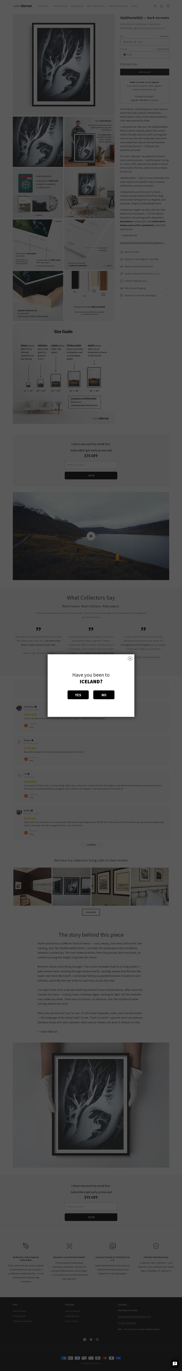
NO (104, 694)
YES (78, 694)
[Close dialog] (130, 658)
